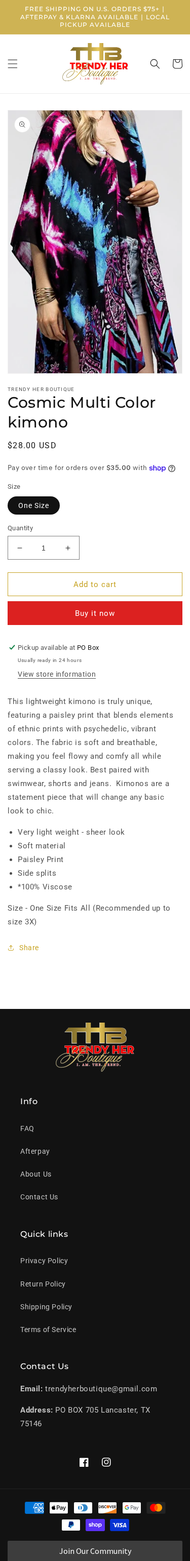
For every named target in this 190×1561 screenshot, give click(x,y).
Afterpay (35, 1151)
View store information (57, 674)
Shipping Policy (46, 1307)
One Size (33, 505)
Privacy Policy (44, 1261)
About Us (36, 1174)
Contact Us (39, 1197)
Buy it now (95, 613)
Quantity (20, 528)
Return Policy (43, 1284)
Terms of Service (48, 1329)
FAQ (27, 1128)
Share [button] (29, 948)
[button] (13, 64)
